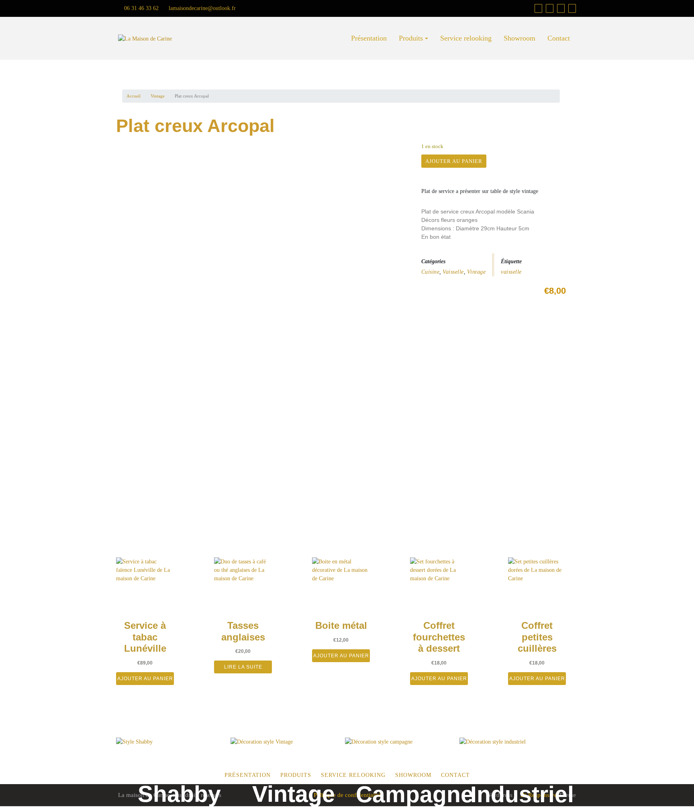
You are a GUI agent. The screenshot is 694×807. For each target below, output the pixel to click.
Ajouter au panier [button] (145, 678)
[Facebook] (549, 8)
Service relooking (466, 38)
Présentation (369, 38)
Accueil (134, 96)
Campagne (415, 794)
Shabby (179, 794)
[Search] (572, 8)
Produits (411, 38)
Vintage (158, 96)
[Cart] (538, 8)
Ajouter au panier (453, 161)
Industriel (522, 794)
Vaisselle (453, 272)
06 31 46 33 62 (140, 8)
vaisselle (511, 272)
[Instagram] (561, 8)
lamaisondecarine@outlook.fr (201, 8)
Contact (558, 38)
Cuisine (430, 272)
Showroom (519, 38)
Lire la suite (243, 667)
